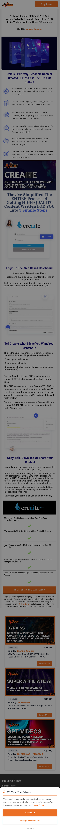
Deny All (30, 828)
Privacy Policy (37, 805)
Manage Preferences (30, 820)
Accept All (30, 812)
